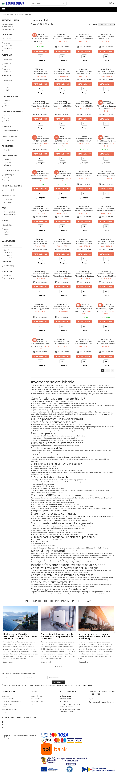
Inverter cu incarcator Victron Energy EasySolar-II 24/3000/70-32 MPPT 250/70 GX (106, 307)
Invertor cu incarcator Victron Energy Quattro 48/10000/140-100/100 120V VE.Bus (84, 275)
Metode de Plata (36, 696)
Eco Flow (7, 253)
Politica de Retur (36, 699)
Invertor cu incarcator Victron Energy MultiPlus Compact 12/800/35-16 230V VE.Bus (62, 37)
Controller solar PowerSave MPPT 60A (46, 506)
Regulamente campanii (9, 709)
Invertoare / (14, 14)
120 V (5, 106)
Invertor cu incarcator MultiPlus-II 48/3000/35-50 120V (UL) (106, 342)
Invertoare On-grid (8, 27)
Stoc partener (8, 278)
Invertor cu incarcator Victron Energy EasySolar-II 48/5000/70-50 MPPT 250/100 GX (40, 342)
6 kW (5, 229)
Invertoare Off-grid (8, 29)
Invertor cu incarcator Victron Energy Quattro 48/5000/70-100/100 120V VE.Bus (62, 275)
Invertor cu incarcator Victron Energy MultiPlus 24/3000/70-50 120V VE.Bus (106, 275)
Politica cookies (7, 704)
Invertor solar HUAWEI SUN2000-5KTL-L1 (40, 140)
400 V (5, 103)
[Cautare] (64, 3)
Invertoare (7, 266)
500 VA (6, 69)
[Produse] (4, 10)
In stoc (6, 275)
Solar (5, 150)
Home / (6, 14)
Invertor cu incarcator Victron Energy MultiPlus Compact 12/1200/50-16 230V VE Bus (84, 37)
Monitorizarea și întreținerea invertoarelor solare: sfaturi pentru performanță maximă (20, 636)
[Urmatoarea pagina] (112, 370)
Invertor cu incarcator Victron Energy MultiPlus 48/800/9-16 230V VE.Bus (62, 105)
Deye (5, 43)
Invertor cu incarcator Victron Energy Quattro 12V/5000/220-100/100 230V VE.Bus (62, 72)
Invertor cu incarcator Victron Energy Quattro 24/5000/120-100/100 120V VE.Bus (106, 242)
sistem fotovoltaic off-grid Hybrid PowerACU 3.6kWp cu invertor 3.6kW (86, 516)
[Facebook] (2, 722)
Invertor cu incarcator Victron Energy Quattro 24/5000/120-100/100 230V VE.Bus (106, 175)
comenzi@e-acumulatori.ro (103, 702)
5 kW (5, 235)
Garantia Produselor (38, 701)
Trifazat (6, 199)
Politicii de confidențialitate (83, 685)
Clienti (34, 691)
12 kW (6, 87)
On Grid (6, 162)
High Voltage (8, 175)
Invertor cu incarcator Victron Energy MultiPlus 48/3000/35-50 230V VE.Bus (84, 105)
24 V (5, 118)
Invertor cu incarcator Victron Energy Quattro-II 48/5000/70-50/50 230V (84, 307)
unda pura (7, 190)
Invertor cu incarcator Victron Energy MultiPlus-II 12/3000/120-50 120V (62, 342)
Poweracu (40, 34)
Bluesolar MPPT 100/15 (41, 502)
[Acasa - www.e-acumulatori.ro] (13, 3)
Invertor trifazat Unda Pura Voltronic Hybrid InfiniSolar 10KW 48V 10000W (40, 37)
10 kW (6, 84)
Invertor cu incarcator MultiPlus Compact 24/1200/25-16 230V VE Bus (84, 72)
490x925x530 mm (10, 131)
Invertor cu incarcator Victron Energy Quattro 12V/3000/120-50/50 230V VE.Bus (40, 72)
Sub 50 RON (8, 212)
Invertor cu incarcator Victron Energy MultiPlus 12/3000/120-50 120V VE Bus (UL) (62, 242)
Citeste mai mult (8, 662)
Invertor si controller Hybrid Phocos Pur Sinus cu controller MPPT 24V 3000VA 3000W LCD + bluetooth (106, 140)
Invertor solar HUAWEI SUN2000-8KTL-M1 (84, 140)
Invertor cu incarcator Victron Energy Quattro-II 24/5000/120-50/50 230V (62, 307)
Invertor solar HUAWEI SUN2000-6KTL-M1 (62, 140)
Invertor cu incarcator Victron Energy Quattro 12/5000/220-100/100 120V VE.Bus (84, 242)
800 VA (6, 67)
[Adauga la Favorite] (40, 56)
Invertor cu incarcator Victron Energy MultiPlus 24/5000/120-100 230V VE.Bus (106, 72)
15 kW (6, 90)
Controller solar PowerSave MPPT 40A (46, 504)
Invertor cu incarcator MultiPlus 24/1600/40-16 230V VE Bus (84, 175)
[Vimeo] (2, 727)
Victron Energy (62, 34)
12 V (5, 121)
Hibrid (6, 160)
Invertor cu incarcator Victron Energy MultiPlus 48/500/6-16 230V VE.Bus (40, 209)
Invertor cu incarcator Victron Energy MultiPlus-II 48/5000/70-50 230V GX (40, 175)
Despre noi (5, 696)
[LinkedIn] (2, 725)
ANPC (33, 704)
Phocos (106, 137)
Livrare (4, 707)
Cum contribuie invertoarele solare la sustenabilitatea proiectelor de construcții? (58, 636)
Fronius (6, 49)
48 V (5, 115)
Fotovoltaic (7, 140)
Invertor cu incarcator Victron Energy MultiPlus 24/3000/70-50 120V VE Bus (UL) (40, 307)
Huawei (40, 137)
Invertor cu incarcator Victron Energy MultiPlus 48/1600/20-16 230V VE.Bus (62, 209)
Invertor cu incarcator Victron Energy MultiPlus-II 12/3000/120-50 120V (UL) (84, 342)
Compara (41, 60)
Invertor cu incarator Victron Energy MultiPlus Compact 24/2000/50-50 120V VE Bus (106, 209)
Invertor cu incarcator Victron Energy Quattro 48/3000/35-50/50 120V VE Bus (40, 275)
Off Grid (6, 165)
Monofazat (7, 202)
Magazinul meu (9, 691)
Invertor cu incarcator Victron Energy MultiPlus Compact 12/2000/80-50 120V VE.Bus (84, 209)
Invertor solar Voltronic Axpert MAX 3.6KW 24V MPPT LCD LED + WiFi (62, 175)
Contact (4, 712)
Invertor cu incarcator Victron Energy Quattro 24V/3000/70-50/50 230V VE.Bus (40, 105)
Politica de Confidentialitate (11, 701)
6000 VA (6, 64)
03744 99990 (97, 699)
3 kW (5, 232)
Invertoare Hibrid (7, 24)
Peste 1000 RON (9, 215)
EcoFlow (6, 46)
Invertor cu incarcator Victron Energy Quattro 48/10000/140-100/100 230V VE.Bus (106, 105)
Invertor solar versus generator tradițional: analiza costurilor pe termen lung (94, 636)
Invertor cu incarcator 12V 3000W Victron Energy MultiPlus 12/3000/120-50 (40, 242)
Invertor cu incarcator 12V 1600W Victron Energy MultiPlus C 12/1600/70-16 (106, 37)
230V (5, 100)
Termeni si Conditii (8, 699)
